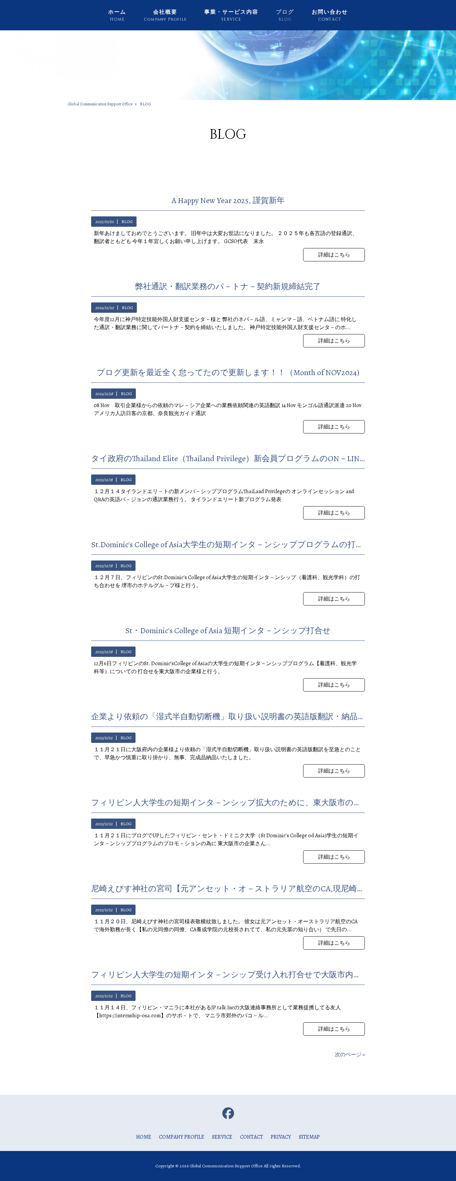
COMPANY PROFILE (181, 1137)
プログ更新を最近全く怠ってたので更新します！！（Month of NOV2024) (228, 372)
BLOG (127, 221)
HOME (143, 1137)
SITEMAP (309, 1137)
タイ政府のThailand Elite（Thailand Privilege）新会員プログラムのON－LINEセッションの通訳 (228, 458)
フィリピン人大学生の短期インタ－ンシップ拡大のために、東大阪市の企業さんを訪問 (228, 803)
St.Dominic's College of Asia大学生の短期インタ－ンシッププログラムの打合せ (228, 544)
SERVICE (222, 1137)
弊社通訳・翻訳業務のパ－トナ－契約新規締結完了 (228, 286)
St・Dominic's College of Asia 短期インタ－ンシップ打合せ (228, 631)
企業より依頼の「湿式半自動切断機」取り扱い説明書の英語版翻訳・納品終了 (228, 717)
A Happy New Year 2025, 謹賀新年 (228, 200)
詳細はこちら (334, 254)
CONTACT (251, 1137)
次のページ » (350, 1054)
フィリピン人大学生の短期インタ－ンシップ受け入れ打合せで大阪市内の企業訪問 (228, 975)
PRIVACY (281, 1137)
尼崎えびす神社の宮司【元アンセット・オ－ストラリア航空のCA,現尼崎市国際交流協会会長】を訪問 (228, 889)
